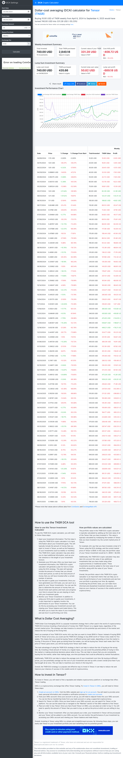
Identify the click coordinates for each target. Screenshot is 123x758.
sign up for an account (88, 692)
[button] (35, 3)
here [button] (72, 24)
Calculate (16, 52)
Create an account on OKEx (49, 692)
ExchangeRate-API (89, 507)
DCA (48, 3)
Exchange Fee (6, 40)
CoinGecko (75, 507)
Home (111, 10)
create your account (94, 694)
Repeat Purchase (7, 32)
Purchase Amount (8, 24)
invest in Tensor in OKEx (92, 686)
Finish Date (5, 16)
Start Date (5, 8)
